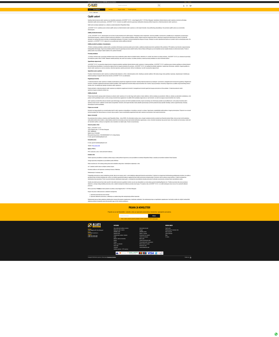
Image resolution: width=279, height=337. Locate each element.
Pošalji (154, 216)
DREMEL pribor (143, 231)
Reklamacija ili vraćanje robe (172, 230)
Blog (185, 2)
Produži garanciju (132, 9)
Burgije (141, 230)
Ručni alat (116, 245)
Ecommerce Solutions (111, 257)
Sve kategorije (96, 9)
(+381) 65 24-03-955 (92, 236)
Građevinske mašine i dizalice (120, 235)
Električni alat (117, 233)
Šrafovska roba (143, 245)
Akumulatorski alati (144, 228)
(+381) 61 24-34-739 (92, 235)
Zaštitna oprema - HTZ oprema (121, 249)
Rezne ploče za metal (144, 243)
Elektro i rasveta (143, 233)
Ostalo (115, 242)
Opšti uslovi (155, 218)
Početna (91, 12)
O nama (189, 2)
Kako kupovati (168, 231)
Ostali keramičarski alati (145, 240)
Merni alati (142, 238)
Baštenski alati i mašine (119, 230)
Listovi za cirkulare (144, 237)
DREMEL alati (117, 231)
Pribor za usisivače (118, 243)
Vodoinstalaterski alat (144, 247)
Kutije (115, 237)
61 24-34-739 (96, 145)
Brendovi (111, 9)
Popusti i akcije (121, 9)
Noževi (115, 240)
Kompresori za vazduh (145, 235)
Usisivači (116, 247)
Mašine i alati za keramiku (120, 238)
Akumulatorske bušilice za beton (121, 228)
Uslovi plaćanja (168, 233)
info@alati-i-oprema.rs (93, 233)
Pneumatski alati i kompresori (146, 242)
